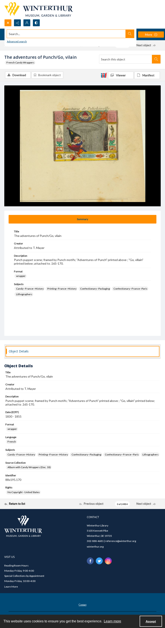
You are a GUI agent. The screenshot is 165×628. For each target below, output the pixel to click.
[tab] (82, 219)
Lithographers (24, 294)
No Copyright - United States (24, 492)
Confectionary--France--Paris (130, 288)
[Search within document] (156, 59)
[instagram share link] (108, 560)
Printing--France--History (61, 288)
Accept (151, 621)
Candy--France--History (30, 288)
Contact (82, 604)
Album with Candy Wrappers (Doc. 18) (29, 467)
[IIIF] (103, 75)
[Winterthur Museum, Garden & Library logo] (38, 9)
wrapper (21, 276)
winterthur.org (95, 546)
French (12, 441)
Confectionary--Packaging (95, 288)
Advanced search (17, 41)
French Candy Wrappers (20, 62)
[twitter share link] (99, 560)
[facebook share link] (90, 560)
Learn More (11, 586)
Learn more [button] (112, 621)
